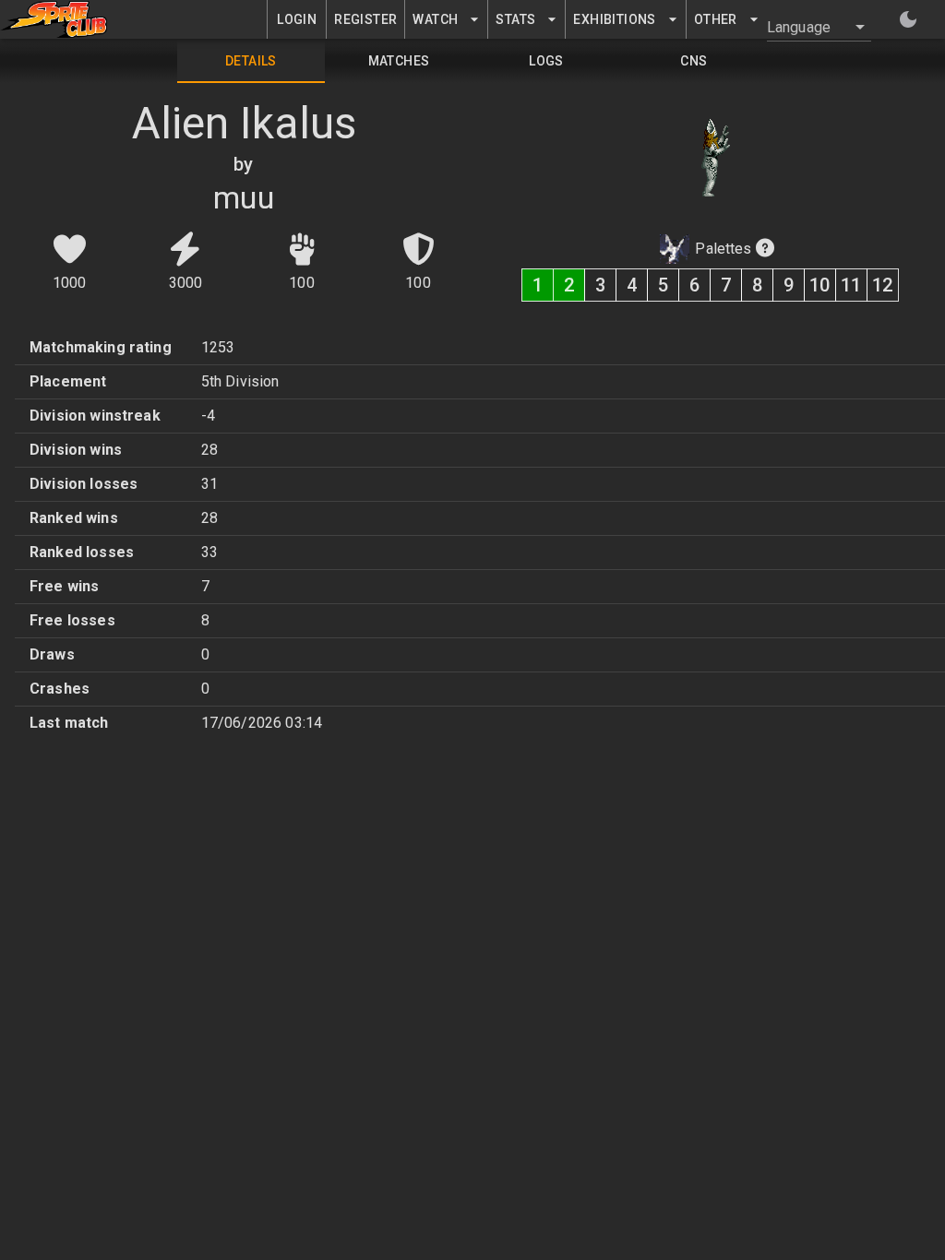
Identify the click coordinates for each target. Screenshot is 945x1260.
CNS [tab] (693, 60)
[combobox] (808, 27)
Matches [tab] (399, 60)
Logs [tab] (546, 60)
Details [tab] (251, 60)
